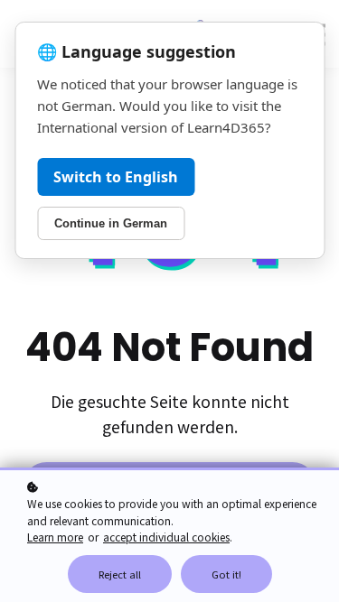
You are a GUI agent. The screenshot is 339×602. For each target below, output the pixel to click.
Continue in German (110, 223)
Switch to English (115, 177)
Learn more (55, 536)
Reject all (120, 574)
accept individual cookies (166, 536)
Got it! (226, 574)
